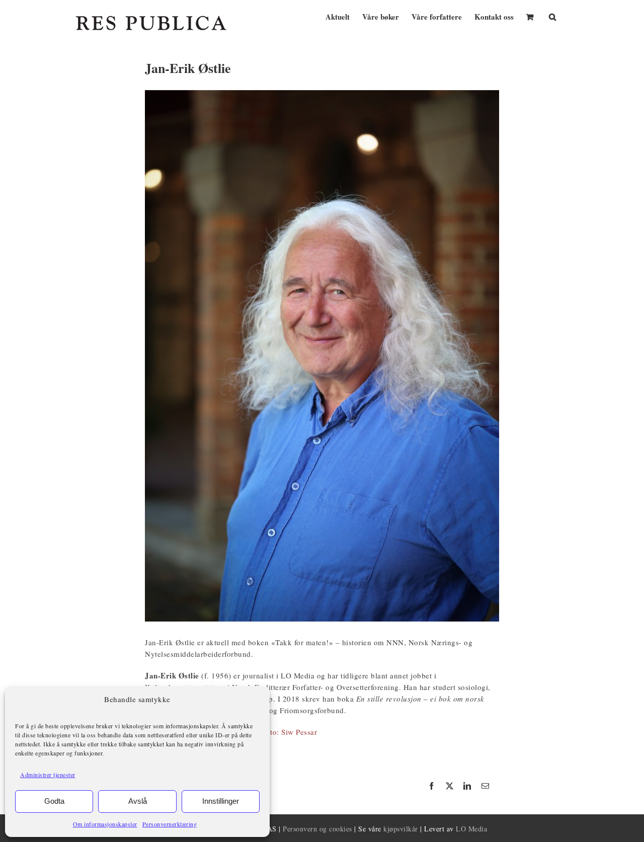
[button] (552, 16)
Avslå (137, 801)
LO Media (471, 828)
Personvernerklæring (169, 824)
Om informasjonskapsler (105, 824)
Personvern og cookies (317, 828)
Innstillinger (220, 801)
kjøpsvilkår (400, 828)
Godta (54, 801)
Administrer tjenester (47, 775)
